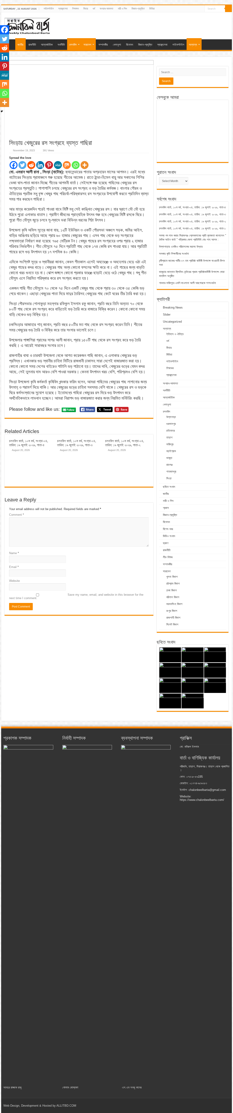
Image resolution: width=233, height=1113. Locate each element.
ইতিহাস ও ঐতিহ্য (175, 334)
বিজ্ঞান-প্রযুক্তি (138, 8)
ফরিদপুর (169, 444)
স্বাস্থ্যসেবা (63, 8)
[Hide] (2, 111)
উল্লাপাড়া (171, 417)
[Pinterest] (49, 165)
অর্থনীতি (61, 44)
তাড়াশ (169, 437)
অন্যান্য (193, 44)
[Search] (228, 8)
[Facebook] (14, 165)
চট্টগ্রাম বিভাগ (173, 583)
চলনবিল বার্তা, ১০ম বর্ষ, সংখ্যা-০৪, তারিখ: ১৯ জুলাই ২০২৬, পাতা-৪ (28, 443)
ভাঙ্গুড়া (169, 458)
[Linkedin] (40, 165)
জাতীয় (20, 44)
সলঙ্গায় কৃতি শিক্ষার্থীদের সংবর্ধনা (174, 253)
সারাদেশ (87, 44)
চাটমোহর (170, 430)
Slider (166, 314)
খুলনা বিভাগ (171, 576)
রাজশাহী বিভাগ (173, 617)
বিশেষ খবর (168, 529)
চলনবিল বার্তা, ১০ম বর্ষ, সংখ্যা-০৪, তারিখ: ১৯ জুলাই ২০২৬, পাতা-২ (124, 443)
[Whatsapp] (76, 165)
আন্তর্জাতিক (47, 44)
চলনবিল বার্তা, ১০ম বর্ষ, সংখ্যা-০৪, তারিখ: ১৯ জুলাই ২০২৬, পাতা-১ (192, 228)
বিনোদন (129, 44)
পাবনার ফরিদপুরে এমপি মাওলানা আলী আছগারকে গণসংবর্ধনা (187, 283)
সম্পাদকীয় (103, 44)
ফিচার (85, 8)
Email (14, 567)
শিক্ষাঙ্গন (75, 8)
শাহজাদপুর (171, 471)
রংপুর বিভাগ (171, 611)
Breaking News (173, 307)
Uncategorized (172, 321)
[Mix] (67, 165)
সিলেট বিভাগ (172, 624)
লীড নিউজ (168, 557)
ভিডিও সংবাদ (169, 536)
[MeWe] (58, 165)
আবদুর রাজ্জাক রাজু (12, 1087)
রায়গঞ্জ (169, 464)
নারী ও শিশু (122, 8)
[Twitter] (22, 165)
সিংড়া (169, 478)
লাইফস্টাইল (49, 8)
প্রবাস (166, 508)
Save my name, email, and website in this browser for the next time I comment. (76, 596)
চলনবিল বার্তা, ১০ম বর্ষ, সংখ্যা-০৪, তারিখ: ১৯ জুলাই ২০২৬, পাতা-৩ (76, 443)
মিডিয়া (151, 8)
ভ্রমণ (165, 543)
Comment (16, 514)
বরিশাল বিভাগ (172, 597)
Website (14, 581)
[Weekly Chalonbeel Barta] (27, 25)
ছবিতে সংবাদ (169, 486)
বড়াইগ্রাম (171, 451)
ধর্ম (94, 8)
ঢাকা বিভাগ (171, 590)
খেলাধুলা (117, 44)
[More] (85, 165)
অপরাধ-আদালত (106, 8)
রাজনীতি (32, 44)
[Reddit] (31, 165)
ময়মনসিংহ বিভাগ (174, 604)
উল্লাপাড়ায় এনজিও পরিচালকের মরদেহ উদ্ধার (181, 246)
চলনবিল (73, 44)
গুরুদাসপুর (171, 424)
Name (14, 553)
